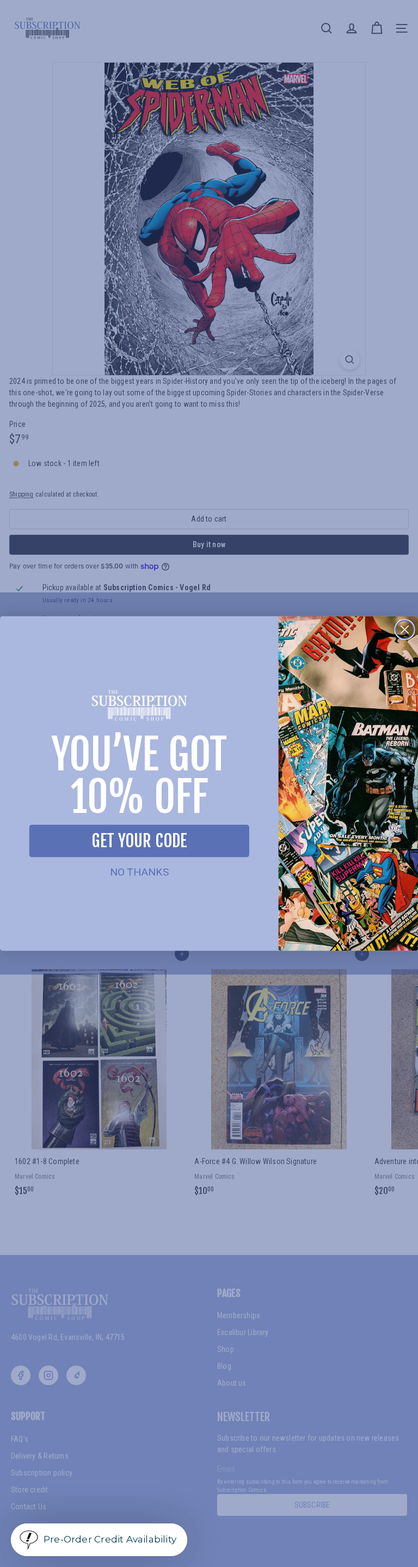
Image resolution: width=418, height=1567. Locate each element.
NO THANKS (139, 872)
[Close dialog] (405, 629)
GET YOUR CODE (139, 840)
